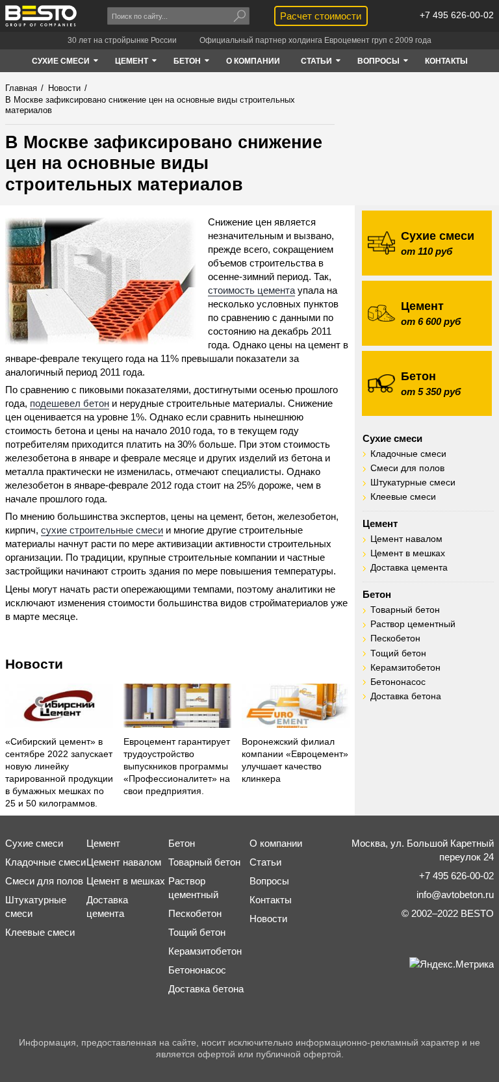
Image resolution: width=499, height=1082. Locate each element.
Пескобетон (395, 638)
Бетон (377, 594)
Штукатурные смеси (412, 482)
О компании (276, 843)
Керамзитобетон (405, 668)
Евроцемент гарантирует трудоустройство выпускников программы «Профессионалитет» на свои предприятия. (176, 766)
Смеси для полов (407, 468)
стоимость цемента (251, 290)
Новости (34, 663)
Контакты (271, 899)
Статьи (265, 862)
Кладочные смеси (408, 454)
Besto (41, 16)
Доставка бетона (405, 696)
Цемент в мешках (407, 553)
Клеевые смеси (403, 497)
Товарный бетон (405, 610)
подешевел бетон (69, 403)
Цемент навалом (406, 539)
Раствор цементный (412, 624)
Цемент (380, 523)
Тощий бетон (398, 653)
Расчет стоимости (320, 15)
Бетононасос (398, 682)
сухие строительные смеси (102, 529)
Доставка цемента (409, 568)
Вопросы (269, 880)
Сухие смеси (392, 438)
